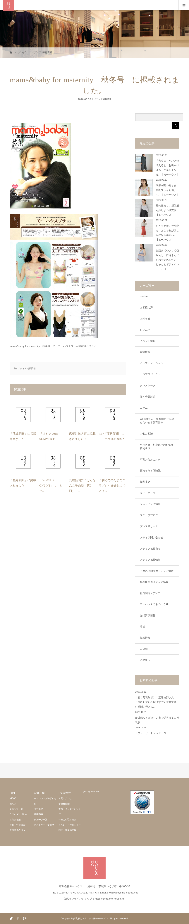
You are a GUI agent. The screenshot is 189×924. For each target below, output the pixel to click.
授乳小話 (145, 481)
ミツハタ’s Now (18, 814)
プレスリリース (149, 526)
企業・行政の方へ (18, 825)
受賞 (142, 626)
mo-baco (145, 296)
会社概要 (38, 809)
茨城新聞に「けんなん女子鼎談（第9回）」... (82, 485)
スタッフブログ (149, 515)
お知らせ (145, 318)
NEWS (13, 798)
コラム (144, 407)
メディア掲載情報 (102, 99)
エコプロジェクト (150, 374)
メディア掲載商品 (150, 548)
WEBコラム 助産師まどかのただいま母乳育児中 (157, 420)
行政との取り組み (67, 819)
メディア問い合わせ (151, 537)
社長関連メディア (150, 593)
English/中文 (65, 793)
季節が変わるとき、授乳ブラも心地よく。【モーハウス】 (167, 190)
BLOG (13, 803)
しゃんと (145, 329)
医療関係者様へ (17, 830)
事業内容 (38, 814)
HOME (13, 793)
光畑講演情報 (147, 615)
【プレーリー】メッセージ (150, 733)
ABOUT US (39, 793)
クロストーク (147, 385)
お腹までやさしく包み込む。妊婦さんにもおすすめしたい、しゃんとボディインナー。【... (167, 259)
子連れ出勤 (64, 803)
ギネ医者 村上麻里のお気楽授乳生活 (156, 446)
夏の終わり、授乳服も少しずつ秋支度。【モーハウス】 (167, 210)
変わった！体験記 (150, 470)
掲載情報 (145, 637)
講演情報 (145, 351)
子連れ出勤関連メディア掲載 (156, 570)
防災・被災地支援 (67, 830)
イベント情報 (147, 340)
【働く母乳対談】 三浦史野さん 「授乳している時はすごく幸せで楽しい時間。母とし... (157, 702)
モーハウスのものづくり (154, 604)
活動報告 (145, 659)
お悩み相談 (146, 433)
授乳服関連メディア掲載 (154, 582)
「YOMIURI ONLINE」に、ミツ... (50, 485)
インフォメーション (151, 363)
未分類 (144, 648)
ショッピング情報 (150, 504)
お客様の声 (146, 307)
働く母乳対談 (147, 396)
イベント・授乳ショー (70, 825)
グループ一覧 (40, 819)
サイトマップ (147, 493)
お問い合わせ (65, 798)
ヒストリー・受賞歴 (44, 825)
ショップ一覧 (16, 809)
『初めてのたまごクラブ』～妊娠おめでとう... (112, 485)
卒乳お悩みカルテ (150, 459)
